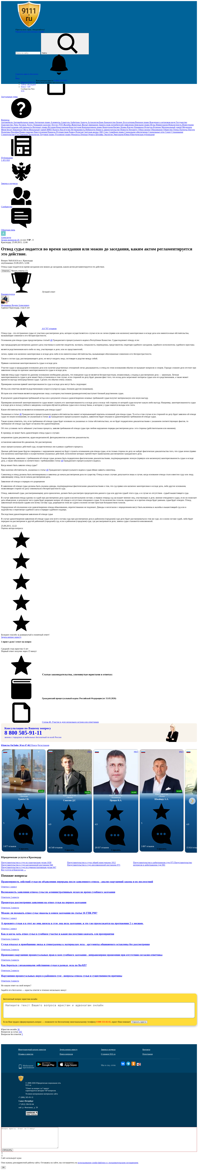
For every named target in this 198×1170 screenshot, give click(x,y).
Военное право (142, 122)
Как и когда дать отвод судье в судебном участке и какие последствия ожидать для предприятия (57, 933)
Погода (191, 129)
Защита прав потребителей (111, 125)
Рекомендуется (8, 294)
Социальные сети (156, 132)
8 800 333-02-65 (103, 1022)
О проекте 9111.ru (108, 1054)
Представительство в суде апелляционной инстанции (93, 865)
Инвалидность (175, 125)
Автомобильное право (23, 122)
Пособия (15, 132)
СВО (101, 132)
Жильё (85, 125)
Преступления (40, 132)
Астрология (93, 122)
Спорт (168, 132)
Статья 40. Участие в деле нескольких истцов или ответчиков (70, 722)
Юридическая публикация (142, 134)
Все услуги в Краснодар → (13, 870)
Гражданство (7, 125)
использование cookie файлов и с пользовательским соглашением (108, 1162)
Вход (17, 78)
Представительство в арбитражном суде (153, 862)
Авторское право (42, 122)
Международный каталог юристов (32, 1050)
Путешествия (62, 132)
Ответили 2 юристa (10, 897)
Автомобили (7, 122)
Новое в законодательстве (108, 129)
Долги (30, 125)
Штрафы (99, 134)
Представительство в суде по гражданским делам (26, 862)
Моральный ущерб (38, 129)
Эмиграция (118, 134)
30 (18, 1029)
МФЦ (49, 129)
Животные (76, 125)
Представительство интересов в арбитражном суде (162, 863)
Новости (124, 129)
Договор (22, 125)
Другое (54, 125)
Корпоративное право (92, 127)
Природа (51, 132)
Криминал (139, 127)
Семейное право (116, 132)
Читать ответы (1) (19, 271)
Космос (117, 127)
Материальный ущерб (171, 127)
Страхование (177, 132)
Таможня (23, 134)
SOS (22, 91)
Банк (101, 122)
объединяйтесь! (38, 30)
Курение (157, 127)
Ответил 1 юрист (9, 887)
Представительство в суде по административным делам (28, 867)
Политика (6, 132)
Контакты (146, 1050)
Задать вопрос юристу (11, 637)
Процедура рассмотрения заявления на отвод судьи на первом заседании (43, 902)
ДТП (60, 125)
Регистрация (43, 745)
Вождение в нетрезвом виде (163, 122)
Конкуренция (62, 127)
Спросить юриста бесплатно (27, 74)
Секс (106, 132)
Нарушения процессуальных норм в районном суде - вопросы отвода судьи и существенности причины (61, 975)
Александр (6, 237)
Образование (157, 129)
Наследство (65, 129)
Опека (176, 129)
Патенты (183, 129)
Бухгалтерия (129, 122)
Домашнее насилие (42, 125)
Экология (108, 134)
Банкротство (110, 122)
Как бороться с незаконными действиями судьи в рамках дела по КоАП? (44, 965)
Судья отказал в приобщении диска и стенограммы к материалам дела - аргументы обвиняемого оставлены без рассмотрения (75, 944)
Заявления (129, 125)
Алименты (56, 122)
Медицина (187, 127)
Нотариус (133, 129)
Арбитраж (75, 122)
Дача (15, 125)
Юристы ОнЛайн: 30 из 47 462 (16, 745)
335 (20, 1032)
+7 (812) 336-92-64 (26, 1104)
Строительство (8, 134)
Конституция (75, 127)
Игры (153, 125)
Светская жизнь (91, 132)
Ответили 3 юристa (10, 908)
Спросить (23, 849)
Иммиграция (162, 125)
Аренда (84, 122)
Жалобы (67, 125)
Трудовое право (47, 134)
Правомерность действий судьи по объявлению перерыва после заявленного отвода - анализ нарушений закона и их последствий (77, 881)
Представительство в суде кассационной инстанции (27, 865)
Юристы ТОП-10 (28, 82)
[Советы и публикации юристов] (28, 27)
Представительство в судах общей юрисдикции (91, 862)
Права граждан (26, 132)
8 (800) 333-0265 (60, 81)
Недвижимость (78, 129)
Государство (181, 122)
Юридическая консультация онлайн (29, 32)
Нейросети (90, 129)
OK (3, 1167)
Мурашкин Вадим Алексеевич (15, 305)
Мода (26, 129)
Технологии (34, 134)
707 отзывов (49, 328)
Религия (80, 132)
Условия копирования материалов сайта (41, 1094)
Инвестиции (188, 125)
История (52, 127)
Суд (17, 134)
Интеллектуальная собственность (16, 127)
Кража (124, 127)
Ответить (6, 271)
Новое (25, 87)
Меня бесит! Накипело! (12, 129)
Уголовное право (63, 134)
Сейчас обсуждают (28, 85)
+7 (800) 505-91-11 (25, 1097)
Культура (148, 127)
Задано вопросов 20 (10, 240)
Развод (72, 132)
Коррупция (108, 127)
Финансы (75, 134)
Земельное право (142, 125)
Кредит (130, 127)
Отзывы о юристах (25, 1054)
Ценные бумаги (87, 134)
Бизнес (119, 122)
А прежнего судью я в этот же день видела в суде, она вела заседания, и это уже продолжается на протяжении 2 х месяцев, (72, 923)
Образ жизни (144, 129)
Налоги (56, 129)
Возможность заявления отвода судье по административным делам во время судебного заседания (58, 892)
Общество (168, 129)
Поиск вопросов (66, 1054)
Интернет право (40, 127)
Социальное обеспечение (136, 132)
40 (51, 340)
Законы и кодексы (108, 1050)
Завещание (93, 125)
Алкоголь (65, 122)
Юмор (127, 134)
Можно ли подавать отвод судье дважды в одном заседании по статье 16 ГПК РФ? (49, 913)
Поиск (34, 745)
